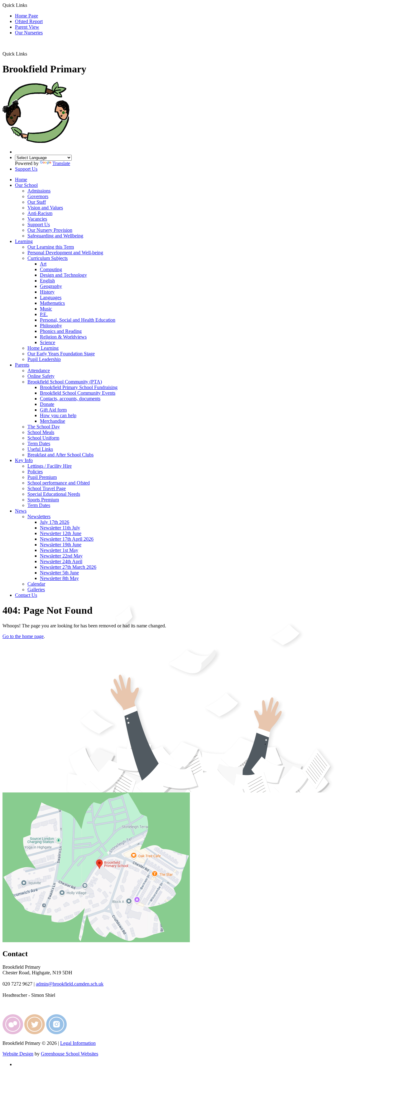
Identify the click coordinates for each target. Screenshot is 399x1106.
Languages (50, 297)
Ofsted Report (29, 21)
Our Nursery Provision (49, 230)
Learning (24, 241)
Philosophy (51, 325)
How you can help (58, 415)
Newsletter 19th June (60, 544)
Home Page (26, 15)
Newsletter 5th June (59, 572)
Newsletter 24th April (61, 561)
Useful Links (40, 449)
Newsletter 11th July (60, 527)
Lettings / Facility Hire (49, 466)
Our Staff (36, 202)
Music (46, 308)
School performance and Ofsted (58, 482)
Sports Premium (43, 499)
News (20, 511)
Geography (51, 286)
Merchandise (52, 421)
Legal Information (78, 1043)
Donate (47, 404)
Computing (51, 269)
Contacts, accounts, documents (70, 398)
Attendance (38, 370)
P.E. (44, 314)
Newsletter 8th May (59, 578)
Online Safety (41, 376)
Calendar (36, 584)
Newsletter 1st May (59, 550)
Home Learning (43, 348)
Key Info (24, 460)
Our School (26, 185)
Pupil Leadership (44, 359)
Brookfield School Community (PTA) (64, 381)
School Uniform (43, 438)
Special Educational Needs (53, 494)
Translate (61, 163)
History (47, 292)
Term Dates (38, 443)
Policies (35, 471)
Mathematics (52, 303)
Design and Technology (63, 275)
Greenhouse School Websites (69, 1053)
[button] (29, 54)
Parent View (27, 27)
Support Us (26, 169)
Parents (22, 365)
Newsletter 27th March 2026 (68, 567)
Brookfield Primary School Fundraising (79, 387)
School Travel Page (46, 488)
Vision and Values (45, 207)
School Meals (40, 432)
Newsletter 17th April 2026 (67, 539)
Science (47, 342)
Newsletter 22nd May (61, 555)
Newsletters (38, 516)
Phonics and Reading (61, 331)
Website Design (17, 1053)
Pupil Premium (42, 477)
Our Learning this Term (50, 247)
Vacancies (37, 219)
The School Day (43, 426)
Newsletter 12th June (60, 533)
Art (43, 263)
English (47, 280)
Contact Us (26, 595)
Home (21, 179)
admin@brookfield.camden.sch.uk (69, 984)
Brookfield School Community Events (77, 393)
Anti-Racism (39, 213)
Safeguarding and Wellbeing (55, 235)
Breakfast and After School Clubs (60, 454)
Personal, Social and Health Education (77, 320)
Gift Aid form (53, 409)
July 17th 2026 (54, 522)
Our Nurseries (29, 32)
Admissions (38, 190)
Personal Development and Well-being (65, 252)
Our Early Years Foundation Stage (61, 353)
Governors (37, 196)
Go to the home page (23, 636)
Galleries (36, 589)
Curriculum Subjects (47, 258)
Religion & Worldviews (63, 336)
